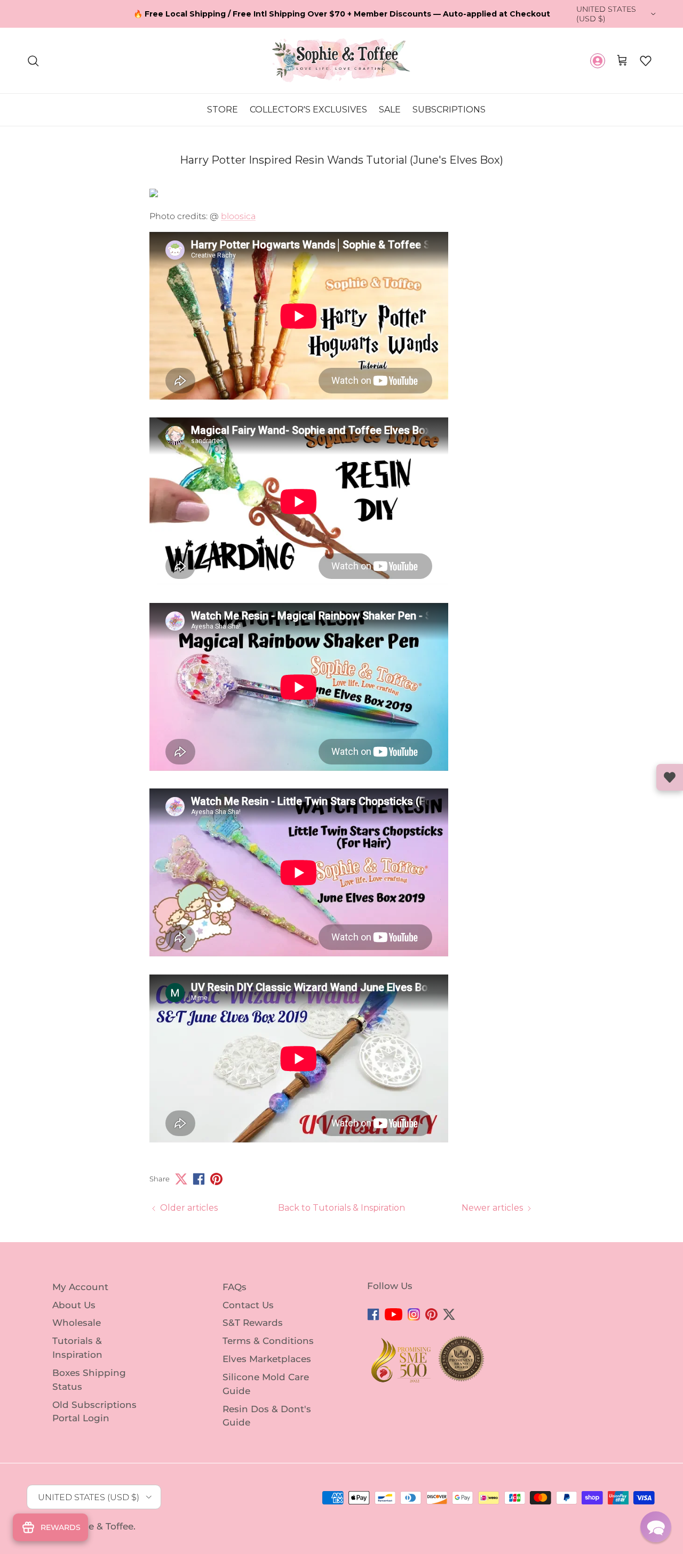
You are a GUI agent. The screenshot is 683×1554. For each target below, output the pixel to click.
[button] (645, 61)
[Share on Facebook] (199, 1179)
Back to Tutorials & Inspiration (341, 1208)
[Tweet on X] (181, 1179)
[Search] (33, 60)
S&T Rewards (253, 1322)
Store (222, 110)
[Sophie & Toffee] (341, 60)
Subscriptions (449, 110)
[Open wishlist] (669, 777)
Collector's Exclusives (308, 110)
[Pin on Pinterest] (216, 1179)
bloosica (238, 216)
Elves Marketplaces (267, 1359)
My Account (80, 1287)
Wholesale (76, 1322)
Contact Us (248, 1304)
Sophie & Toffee (97, 1526)
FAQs (235, 1287)
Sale (390, 110)
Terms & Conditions (268, 1340)
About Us (74, 1304)
